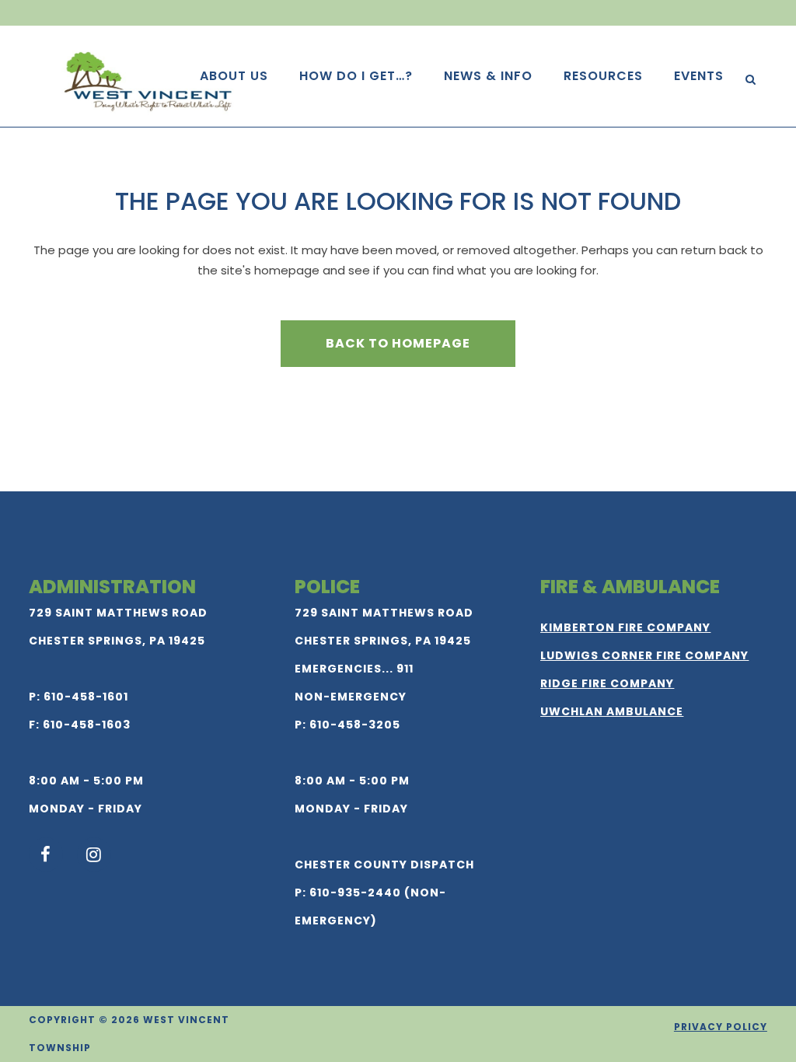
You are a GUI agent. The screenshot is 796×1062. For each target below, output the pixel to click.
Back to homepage (398, 343)
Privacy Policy (720, 1026)
